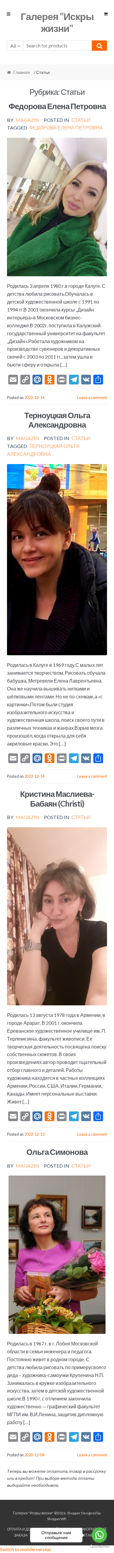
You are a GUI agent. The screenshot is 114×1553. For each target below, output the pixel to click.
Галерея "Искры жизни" (57, 22)
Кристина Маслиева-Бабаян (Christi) (57, 798)
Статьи (81, 120)
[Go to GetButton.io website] (99, 1547)
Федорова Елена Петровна (57, 106)
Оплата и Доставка (26, 1529)
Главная (21, 72)
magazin (27, 120)
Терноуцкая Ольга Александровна (57, 419)
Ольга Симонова (57, 1152)
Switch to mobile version (25, 1549)
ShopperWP (56, 1519)
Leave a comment (92, 397)
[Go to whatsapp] (99, 1535)
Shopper (74, 1513)
